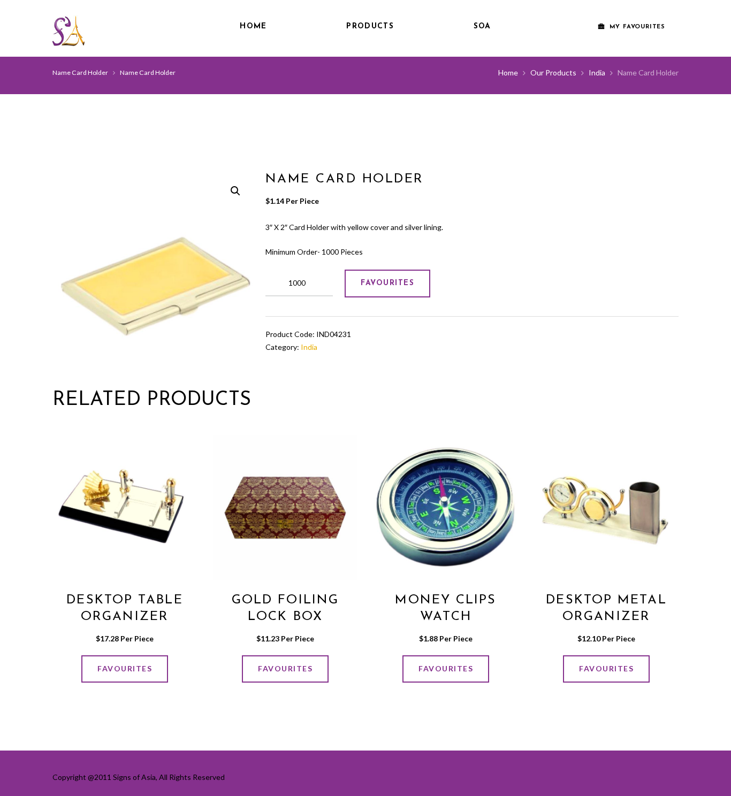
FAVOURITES (387, 283)
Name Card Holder (80, 72)
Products (369, 26)
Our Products (553, 72)
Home (253, 26)
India (597, 72)
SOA (482, 26)
